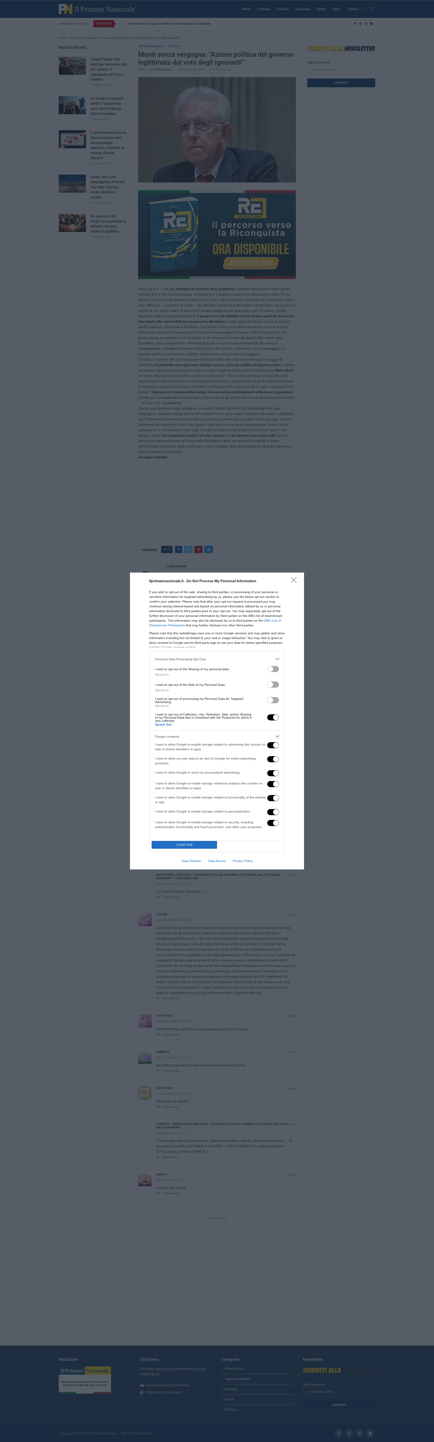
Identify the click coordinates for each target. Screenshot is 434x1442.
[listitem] (217, 659)
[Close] (295, 581)
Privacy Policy (242, 861)
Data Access (217, 861)
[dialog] (217, 721)
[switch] (273, 669)
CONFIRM (184, 845)
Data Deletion (191, 861)
